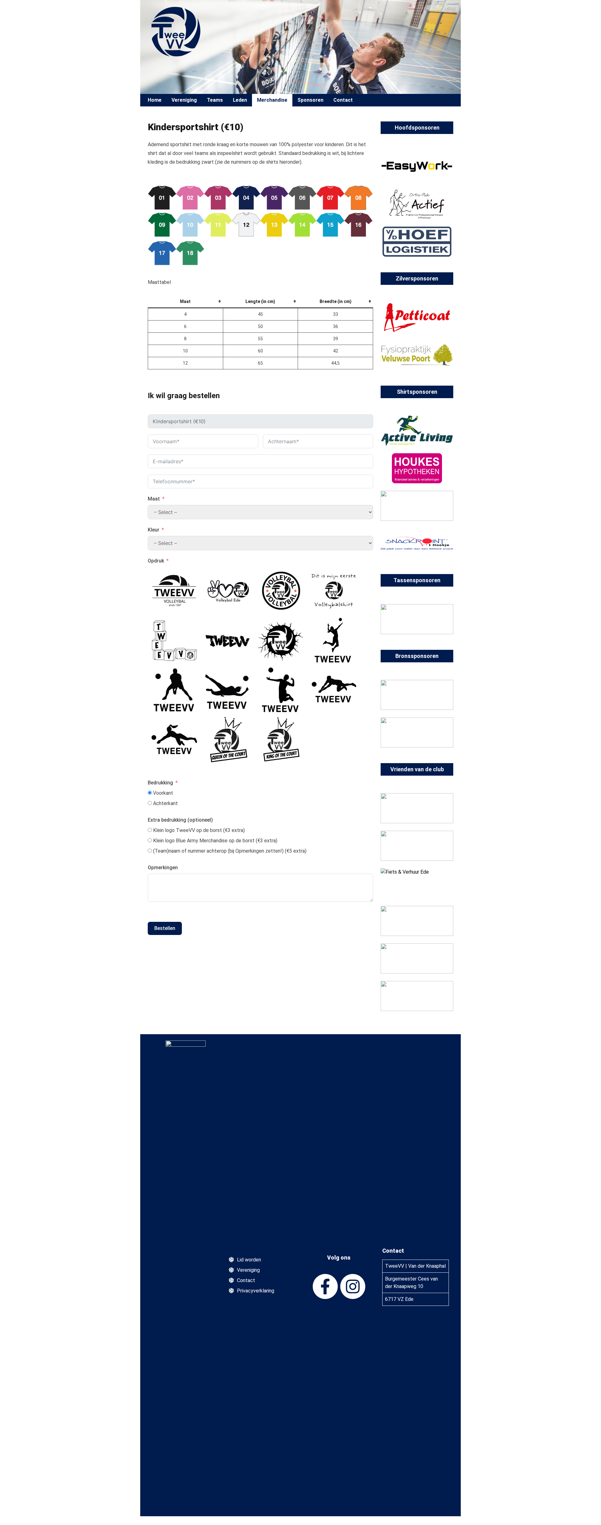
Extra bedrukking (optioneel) (180, 820)
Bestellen (164, 928)
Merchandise (272, 100)
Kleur (153, 530)
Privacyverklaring (255, 1291)
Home (155, 100)
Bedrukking (160, 783)
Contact (343, 100)
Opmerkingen (163, 867)
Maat (154, 499)
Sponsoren (310, 100)
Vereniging (248, 1270)
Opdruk (156, 561)
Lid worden (249, 1260)
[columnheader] (185, 301)
